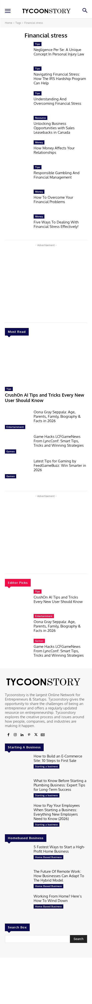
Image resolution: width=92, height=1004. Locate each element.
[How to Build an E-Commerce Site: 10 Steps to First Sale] (17, 765)
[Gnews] (42, 734)
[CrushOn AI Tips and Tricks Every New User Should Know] (46, 362)
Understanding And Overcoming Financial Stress (57, 101)
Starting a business (46, 766)
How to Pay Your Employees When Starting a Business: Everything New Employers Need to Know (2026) (57, 812)
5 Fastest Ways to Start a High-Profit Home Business (59, 849)
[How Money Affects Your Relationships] (17, 151)
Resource (40, 117)
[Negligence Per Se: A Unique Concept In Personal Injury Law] (17, 53)
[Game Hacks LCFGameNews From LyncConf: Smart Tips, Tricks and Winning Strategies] (17, 445)
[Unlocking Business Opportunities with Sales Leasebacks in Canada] (17, 126)
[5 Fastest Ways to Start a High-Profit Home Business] (17, 855)
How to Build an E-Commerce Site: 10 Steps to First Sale (58, 758)
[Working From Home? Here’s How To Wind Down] (17, 905)
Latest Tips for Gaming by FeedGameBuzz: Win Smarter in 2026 (60, 465)
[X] (35, 734)
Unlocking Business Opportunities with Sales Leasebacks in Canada (54, 128)
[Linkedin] (22, 734)
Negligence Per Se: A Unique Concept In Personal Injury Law (59, 51)
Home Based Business (48, 857)
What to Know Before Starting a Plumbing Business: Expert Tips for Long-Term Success (60, 785)
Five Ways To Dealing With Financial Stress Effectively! (56, 224)
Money (39, 142)
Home (8, 23)
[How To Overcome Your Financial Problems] (17, 200)
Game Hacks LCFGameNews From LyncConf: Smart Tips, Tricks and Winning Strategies (59, 441)
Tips (8, 389)
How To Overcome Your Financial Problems (53, 199)
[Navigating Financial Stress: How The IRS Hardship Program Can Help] (17, 77)
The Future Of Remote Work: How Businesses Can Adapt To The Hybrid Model (59, 876)
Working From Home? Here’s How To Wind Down (58, 898)
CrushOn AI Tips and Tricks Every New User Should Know (58, 599)
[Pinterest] (29, 734)
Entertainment (15, 427)
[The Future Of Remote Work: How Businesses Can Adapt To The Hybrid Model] (17, 880)
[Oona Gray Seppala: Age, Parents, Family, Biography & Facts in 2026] (17, 420)
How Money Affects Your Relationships (54, 150)
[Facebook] (8, 734)
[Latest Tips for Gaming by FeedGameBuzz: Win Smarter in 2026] (17, 470)
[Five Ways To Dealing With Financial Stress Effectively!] (17, 225)
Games (10, 451)
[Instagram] (15, 734)
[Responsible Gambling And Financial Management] (17, 176)
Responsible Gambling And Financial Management (56, 175)
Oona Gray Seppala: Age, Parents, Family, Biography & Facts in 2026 (57, 416)
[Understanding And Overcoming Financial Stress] (17, 102)
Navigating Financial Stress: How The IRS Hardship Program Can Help (60, 78)
